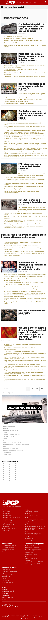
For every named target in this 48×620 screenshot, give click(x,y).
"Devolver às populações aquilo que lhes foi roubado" (18, 189)
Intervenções (29, 552)
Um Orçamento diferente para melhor (31, 311)
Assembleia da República (34, 543)
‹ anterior (5, 389)
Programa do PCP (7, 522)
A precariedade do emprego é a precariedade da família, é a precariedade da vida (32, 266)
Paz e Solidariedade (8, 549)
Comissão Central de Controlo (11, 517)
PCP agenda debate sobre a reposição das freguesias (19, 103)
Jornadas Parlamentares (32, 558)
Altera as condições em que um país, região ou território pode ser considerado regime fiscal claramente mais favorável (25, 156)
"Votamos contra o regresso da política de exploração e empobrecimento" (24, 251)
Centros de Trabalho (8, 591)
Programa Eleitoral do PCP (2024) (34, 562)
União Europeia (7, 454)
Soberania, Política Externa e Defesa (13, 450)
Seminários (5, 580)
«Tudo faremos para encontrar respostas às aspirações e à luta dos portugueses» (22, 345)
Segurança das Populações (10, 448)
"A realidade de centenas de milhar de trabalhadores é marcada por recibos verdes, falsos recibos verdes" (24, 279)
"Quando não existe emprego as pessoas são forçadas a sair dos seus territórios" (23, 183)
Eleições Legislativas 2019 (10, 476)
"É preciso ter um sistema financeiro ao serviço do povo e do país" (32, 210)
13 (3, 393)
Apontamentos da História (10, 524)
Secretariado (6, 513)
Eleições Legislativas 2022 (10, 478)
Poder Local (5, 530)
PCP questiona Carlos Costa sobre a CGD (15, 36)
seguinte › (10, 393)
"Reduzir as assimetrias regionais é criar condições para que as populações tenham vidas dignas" (32, 174)
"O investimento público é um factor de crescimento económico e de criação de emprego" (24, 73)
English (4, 599)
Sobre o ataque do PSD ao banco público (15, 43)
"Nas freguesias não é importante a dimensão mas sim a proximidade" (23, 99)
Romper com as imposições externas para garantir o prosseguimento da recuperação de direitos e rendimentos (24, 357)
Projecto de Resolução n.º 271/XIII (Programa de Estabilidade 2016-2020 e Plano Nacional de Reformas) (24, 254)
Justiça (5, 438)
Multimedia (5, 595)
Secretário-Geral (7, 519)
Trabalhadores (7, 452)
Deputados (28, 560)
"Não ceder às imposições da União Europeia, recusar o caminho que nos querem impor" (24, 248)
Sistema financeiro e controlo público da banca (32, 201)
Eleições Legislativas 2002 (10, 470)
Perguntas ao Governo (31, 554)
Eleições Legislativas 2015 (10, 474)
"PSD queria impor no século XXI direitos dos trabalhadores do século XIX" (24, 276)
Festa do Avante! (7, 597)
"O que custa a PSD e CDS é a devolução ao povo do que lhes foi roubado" (24, 76)
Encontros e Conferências (9, 528)
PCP (4, 440)
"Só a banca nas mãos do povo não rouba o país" (31, 207)
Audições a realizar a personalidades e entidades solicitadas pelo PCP (23, 40)
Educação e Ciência (8, 436)
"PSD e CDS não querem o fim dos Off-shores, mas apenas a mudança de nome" (24, 127)
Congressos (5, 526)
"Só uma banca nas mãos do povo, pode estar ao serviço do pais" (22, 364)
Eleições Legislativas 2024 (10, 480)
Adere (4, 587)
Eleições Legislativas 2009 (10, 466)
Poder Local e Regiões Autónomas (12, 442)
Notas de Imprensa (7, 582)
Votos (26, 556)
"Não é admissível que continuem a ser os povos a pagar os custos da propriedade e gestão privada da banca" (23, 226)
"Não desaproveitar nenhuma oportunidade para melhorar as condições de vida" (24, 380)
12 (42, 389)
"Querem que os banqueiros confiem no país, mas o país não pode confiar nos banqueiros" (25, 217)
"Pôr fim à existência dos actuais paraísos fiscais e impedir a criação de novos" (23, 123)
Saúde (4, 446)
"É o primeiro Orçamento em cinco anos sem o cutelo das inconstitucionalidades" (19, 348)
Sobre (4, 510)
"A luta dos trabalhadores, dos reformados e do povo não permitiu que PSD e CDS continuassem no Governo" (25, 354)
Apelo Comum (6, 569)
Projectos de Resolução (32, 547)
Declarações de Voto (8, 574)
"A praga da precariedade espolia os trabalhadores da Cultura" (21, 286)
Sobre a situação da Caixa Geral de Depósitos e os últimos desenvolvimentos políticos (25, 45)
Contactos (5, 589)
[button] (2, 2)
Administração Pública (9, 426)
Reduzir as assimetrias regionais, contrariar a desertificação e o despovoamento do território (21, 191)
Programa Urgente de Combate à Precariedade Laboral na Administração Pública (24, 302)
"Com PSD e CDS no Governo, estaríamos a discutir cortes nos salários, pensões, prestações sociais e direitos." (24, 372)
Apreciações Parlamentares (33, 549)
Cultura (5, 432)
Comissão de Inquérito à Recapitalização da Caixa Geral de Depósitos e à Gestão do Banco (31, 27)
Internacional (7, 543)
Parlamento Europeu (10, 567)
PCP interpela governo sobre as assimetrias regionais (30, 166)
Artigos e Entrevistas (8, 547)
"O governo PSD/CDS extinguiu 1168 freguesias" (17, 97)
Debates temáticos (30, 551)
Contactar (26, 617)
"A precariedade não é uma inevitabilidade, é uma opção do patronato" (23, 289)
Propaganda (34, 617)
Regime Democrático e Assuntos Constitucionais (16, 444)
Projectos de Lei (29, 545)
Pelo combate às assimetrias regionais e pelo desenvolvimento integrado (24, 186)
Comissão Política (7, 515)
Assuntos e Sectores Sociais (11, 430)
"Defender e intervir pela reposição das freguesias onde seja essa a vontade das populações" (32, 94)
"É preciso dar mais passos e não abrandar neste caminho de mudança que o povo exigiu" (25, 376)
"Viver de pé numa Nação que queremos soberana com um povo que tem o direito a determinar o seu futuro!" (24, 66)
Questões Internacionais (9, 551)
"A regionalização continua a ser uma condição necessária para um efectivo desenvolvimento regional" (24, 180)
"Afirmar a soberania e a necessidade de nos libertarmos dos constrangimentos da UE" (20, 70)
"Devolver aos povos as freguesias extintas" (16, 101)
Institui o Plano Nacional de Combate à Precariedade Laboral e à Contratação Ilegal (25, 299)
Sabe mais (24, 413)
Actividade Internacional (9, 545)
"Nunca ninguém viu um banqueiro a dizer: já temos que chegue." (22, 223)
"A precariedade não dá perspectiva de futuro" (16, 284)
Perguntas (5, 578)
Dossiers (5, 593)
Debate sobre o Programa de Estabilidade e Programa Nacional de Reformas (23, 235)
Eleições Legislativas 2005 (10, 468)
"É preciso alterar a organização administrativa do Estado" (20, 177)
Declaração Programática (9, 571)
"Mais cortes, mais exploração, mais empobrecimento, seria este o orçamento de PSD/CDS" (25, 361)
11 (37, 389)
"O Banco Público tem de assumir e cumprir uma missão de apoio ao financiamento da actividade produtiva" (22, 221)
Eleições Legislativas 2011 (10, 464)
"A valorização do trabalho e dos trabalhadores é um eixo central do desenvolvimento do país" (22, 243)
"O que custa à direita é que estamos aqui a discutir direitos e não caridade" (24, 370)
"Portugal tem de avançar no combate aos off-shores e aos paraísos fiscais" (25, 130)
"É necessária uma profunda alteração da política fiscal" (19, 351)
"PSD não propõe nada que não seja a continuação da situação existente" (24, 282)
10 (32, 389)
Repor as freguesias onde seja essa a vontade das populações (31, 86)
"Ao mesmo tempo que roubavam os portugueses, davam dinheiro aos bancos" (23, 214)
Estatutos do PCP (7, 521)
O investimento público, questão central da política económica (21, 245)
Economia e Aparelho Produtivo (11, 434)
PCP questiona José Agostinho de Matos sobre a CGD (19, 38)
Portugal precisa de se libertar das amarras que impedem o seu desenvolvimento (31, 57)
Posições (28, 510)
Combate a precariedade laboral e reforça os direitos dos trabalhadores (23, 291)
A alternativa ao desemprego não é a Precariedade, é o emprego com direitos (25, 274)
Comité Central (6, 511)
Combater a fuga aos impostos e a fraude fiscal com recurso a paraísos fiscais (32, 114)
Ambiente (5, 428)
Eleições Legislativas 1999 (10, 472)
